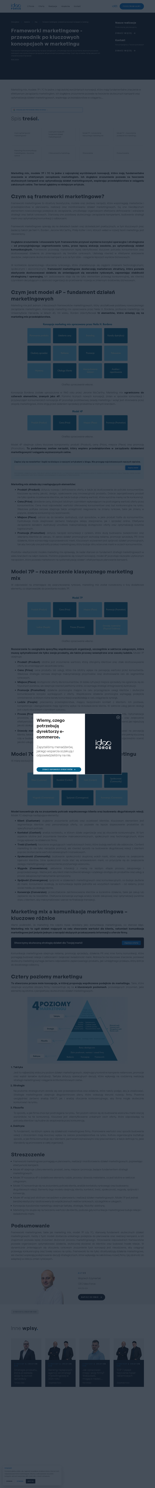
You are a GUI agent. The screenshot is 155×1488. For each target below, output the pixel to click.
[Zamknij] (118, 717)
